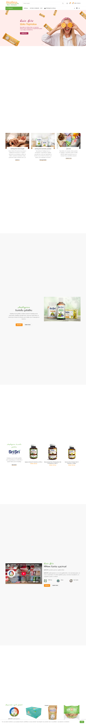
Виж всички (19, 324)
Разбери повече (28, 324)
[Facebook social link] (74, 8)
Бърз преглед (41, 445)
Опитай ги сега (69, 158)
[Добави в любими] (41, 447)
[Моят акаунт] (67, 3)
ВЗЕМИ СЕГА (24, 33)
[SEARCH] (62, 3)
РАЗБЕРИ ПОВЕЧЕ (55, 585)
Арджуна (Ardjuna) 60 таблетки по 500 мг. (33, 462)
